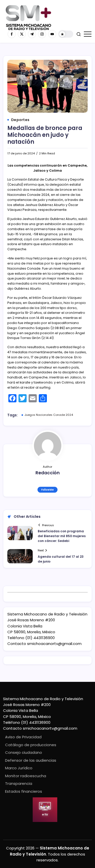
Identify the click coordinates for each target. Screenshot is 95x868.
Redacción (47, 473)
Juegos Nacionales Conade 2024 (49, 415)
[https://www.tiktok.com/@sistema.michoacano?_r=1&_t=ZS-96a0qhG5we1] (32, 34)
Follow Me (47, 489)
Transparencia (18, 783)
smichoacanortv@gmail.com (54, 643)
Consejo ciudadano (23, 752)
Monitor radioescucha (25, 775)
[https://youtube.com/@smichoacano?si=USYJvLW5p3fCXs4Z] (52, 34)
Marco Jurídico (18, 768)
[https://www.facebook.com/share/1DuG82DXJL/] (12, 34)
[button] (66, 34)
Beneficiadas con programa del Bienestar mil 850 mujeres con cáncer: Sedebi (62, 536)
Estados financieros (23, 791)
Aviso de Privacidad (23, 737)
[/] (22, 34)
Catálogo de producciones (30, 744)
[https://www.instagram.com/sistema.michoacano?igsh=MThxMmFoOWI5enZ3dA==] (42, 34)
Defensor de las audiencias (30, 760)
